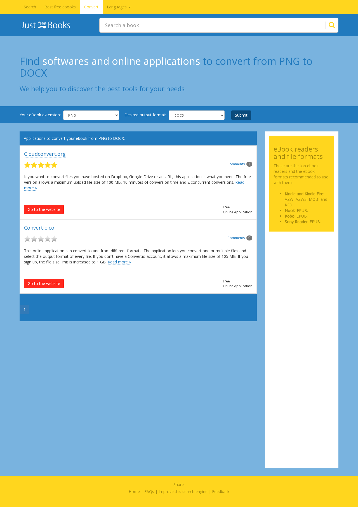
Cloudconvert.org (45, 153)
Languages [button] (117, 7)
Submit (241, 115)
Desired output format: (145, 114)
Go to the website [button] (44, 209)
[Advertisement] (302, 264)
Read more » (119, 262)
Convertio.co (39, 227)
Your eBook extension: (40, 114)
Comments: (238, 164)
